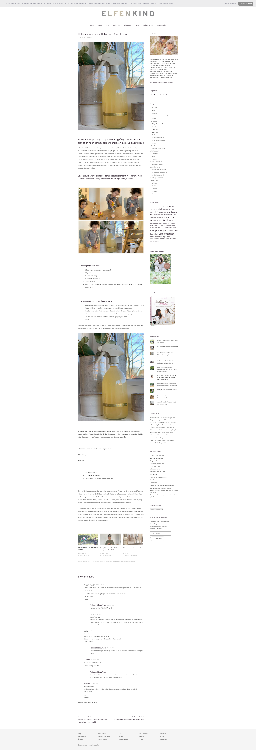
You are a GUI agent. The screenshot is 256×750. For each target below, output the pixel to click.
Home (92, 25)
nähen (157, 227)
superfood (159, 236)
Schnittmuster (172, 231)
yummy (156, 241)
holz (155, 214)
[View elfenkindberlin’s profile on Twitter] (154, 95)
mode (152, 225)
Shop (100, 25)
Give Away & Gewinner (156, 178)
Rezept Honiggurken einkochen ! (167, 390)
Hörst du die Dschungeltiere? (159, 477)
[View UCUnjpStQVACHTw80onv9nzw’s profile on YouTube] (163, 95)
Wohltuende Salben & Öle (159, 172)
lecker (160, 221)
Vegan (154, 143)
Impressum (163, 734)
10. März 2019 (110, 605)
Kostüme (154, 113)
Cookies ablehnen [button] (230, 3)
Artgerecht (153, 461)
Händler (141, 736)
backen (170, 206)
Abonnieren (158, 539)
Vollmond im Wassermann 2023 (159, 435)
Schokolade (154, 234)
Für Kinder (155, 153)
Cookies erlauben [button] (246, 3)
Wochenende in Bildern (168, 239)
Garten (165, 212)
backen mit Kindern (157, 209)
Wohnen (154, 159)
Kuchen (163, 217)
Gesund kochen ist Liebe (157, 472)
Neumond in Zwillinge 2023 (158, 443)
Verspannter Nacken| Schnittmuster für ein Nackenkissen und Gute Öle (93, 719)
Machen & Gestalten (156, 108)
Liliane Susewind (155, 469)
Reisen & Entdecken (156, 162)
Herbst (152, 214)
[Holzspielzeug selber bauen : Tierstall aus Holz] (133, 539)
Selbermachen (166, 233)
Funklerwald (153, 482)
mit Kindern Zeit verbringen (169, 223)
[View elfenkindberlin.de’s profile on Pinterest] (160, 95)
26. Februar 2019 (95, 659)
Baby (153, 110)
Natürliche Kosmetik (158, 137)
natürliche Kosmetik (164, 225)
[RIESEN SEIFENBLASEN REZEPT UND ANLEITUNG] (88, 539)
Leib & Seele (154, 121)
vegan (164, 236)
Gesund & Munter (155, 167)
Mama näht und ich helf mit (160, 116)
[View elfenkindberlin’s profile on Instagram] (157, 95)
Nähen (154, 119)
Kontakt (162, 736)
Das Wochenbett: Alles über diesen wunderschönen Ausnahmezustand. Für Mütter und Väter (164, 490)
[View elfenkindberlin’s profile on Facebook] (151, 95)
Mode (153, 156)
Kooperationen (143, 734)
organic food (168, 228)
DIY (156, 211)
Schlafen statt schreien (157, 455)
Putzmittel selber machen (122, 561)
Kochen (154, 135)
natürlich (156, 225)
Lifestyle (154, 188)
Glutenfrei (155, 132)
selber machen (131, 561)
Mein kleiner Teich (155, 480)
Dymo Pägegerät (92, 472)
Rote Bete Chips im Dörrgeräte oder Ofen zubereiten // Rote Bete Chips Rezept (166, 377)
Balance (154, 183)
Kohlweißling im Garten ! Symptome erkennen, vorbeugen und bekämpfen (167, 369)
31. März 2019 (94, 683)
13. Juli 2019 (98, 614)
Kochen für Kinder (155, 217)
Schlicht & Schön (155, 151)
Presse (137, 25)
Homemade (153, 474)
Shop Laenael (102, 734)
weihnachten (155, 239)
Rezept (154, 230)
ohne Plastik (113, 561)
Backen (154, 127)
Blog (107, 25)
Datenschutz (163, 739)
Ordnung (154, 191)
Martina (87, 683)
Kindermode (167, 214)
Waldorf (170, 236)
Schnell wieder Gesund (159, 169)
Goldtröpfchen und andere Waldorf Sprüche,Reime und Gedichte (165, 355)
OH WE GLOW (154, 180)
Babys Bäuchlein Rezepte (159, 124)
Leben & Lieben (86, 561)
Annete (87, 659)
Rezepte (154, 194)
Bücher (154, 186)
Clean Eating (155, 129)
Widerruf (121, 736)
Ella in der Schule (155, 466)
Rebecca (91, 37)
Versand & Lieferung (104, 736)
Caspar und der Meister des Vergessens (162, 485)
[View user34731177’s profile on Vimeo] (166, 95)
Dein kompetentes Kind (157, 463)
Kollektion (116, 25)
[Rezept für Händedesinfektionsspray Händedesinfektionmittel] (110, 539)
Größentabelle (102, 739)
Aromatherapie (159, 207)
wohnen (152, 241)
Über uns (127, 25)
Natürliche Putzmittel (105, 561)
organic (163, 227)
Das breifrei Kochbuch (156, 458)
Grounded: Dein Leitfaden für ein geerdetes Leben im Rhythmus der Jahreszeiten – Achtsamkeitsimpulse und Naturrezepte (163, 425)
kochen (173, 214)
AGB (120, 734)
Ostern (174, 228)
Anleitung (152, 207)
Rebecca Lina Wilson (98, 605)
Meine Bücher (162, 25)
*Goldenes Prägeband (92, 475)
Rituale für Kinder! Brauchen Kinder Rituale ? (129, 718)
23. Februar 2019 (100, 585)
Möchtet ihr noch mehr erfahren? (161, 82)
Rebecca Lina (148, 25)
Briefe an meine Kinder (159, 148)
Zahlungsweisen (123, 739)
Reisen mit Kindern (157, 164)
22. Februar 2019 (82, 37)
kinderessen (160, 214)
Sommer (153, 236)
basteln (166, 209)
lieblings (167, 220)
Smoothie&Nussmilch (158, 140)
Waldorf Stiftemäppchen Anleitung (167, 347)
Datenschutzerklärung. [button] (165, 3)
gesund (169, 212)
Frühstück (160, 212)
